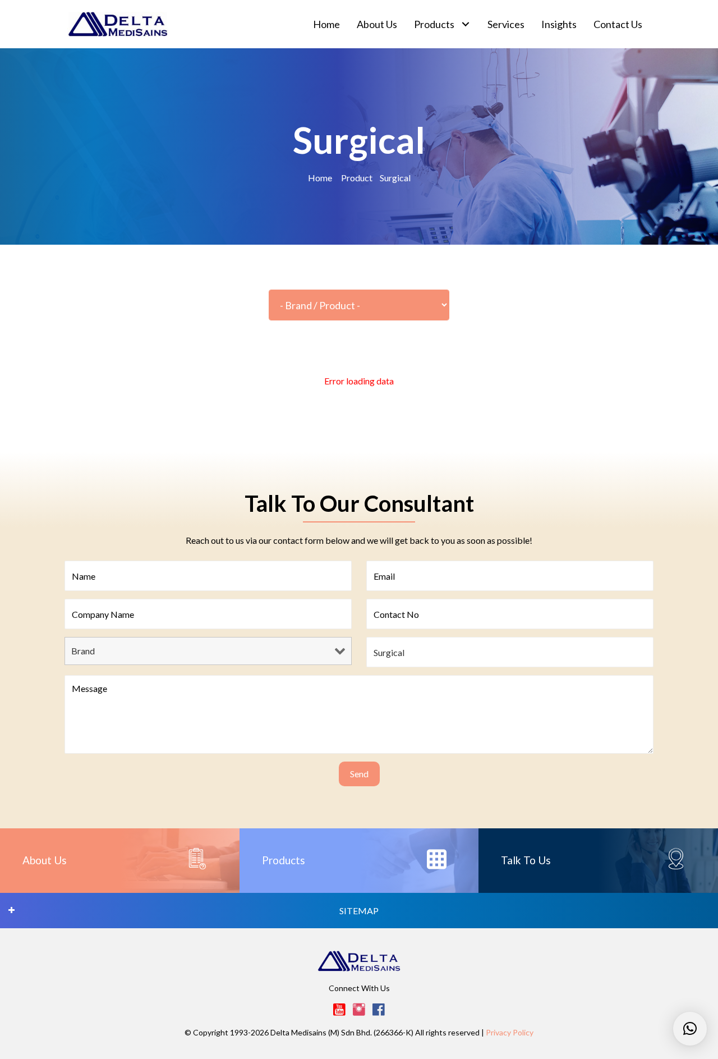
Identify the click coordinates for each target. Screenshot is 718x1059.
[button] (465, 24)
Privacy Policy (509, 1032)
